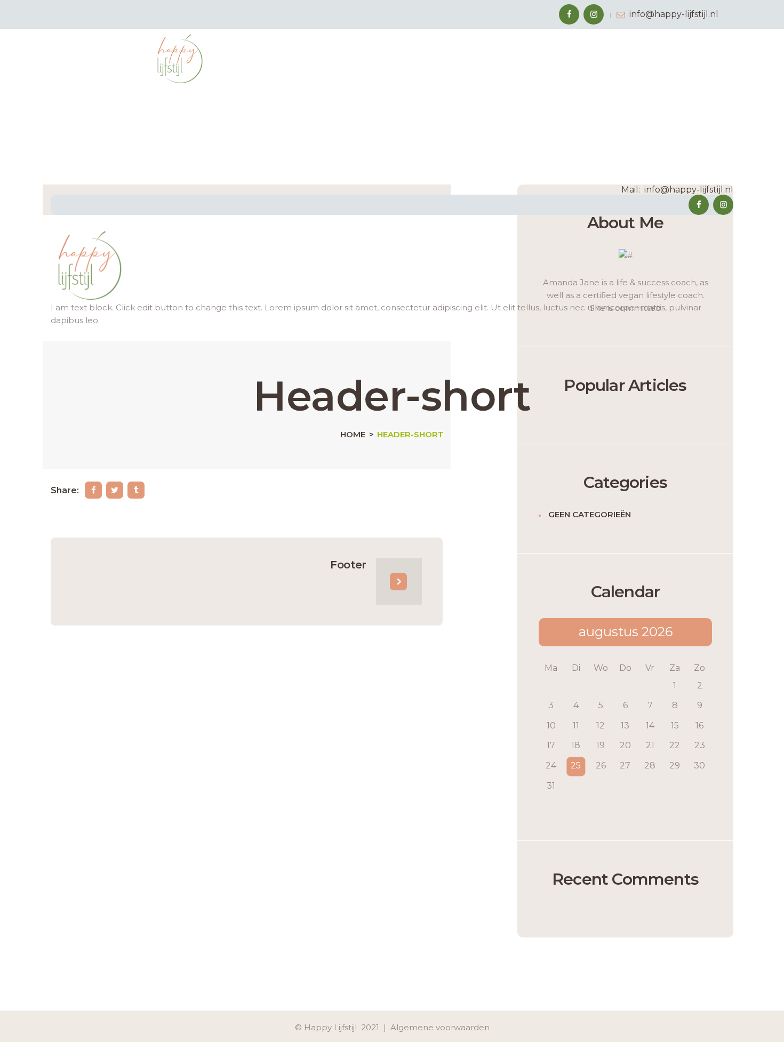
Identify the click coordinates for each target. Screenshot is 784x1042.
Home (352, 434)
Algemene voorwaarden (440, 1027)
